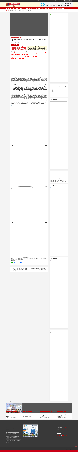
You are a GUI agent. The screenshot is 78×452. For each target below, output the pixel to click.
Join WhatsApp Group (51, 0)
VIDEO (43, 0)
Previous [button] (12, 145)
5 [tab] (27, 257)
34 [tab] (46, 186)
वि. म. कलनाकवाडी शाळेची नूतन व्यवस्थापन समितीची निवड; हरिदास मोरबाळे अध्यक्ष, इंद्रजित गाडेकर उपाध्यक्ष (64, 415)
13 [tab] (24, 186)
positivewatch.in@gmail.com (63, 429)
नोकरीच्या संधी (42, 8)
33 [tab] (45, 186)
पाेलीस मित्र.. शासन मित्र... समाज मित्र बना (56, 174)
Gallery (58, 0)
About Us (35, 0)
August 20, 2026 (42, 417)
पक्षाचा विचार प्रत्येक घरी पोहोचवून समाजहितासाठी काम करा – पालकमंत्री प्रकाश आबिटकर (38, 269)
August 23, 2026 (8, 417)
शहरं (10, 8)
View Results (59, 94)
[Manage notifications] (76, 446)
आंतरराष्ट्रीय (20, 8)
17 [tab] (28, 186)
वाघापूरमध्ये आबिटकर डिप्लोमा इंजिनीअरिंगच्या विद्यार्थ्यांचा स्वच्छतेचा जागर (30, 414)
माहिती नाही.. (53, 91)
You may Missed (9, 401)
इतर (48, 8)
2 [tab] (24, 257)
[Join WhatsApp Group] (29, 48)
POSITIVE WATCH (19, 42)
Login (46, 0)
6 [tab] (28, 257)
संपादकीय (46, 8)
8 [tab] (19, 186)
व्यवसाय (27, 8)
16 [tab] (27, 186)
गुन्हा (29, 8)
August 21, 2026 (25, 416)
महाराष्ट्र (14, 8)
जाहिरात (55, 0)
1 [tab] (23, 257)
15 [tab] (26, 186)
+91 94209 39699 (64, 427)
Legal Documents (39, 0)
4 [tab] (26, 257)
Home (32, 0)
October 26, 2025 (13, 42)
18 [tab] (29, 186)
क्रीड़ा (31, 8)
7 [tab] (18, 186)
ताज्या (8, 8)
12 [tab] (23, 186)
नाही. (52, 90)
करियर (39, 8)
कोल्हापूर (12, 37)
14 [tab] (25, 186)
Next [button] (46, 145)
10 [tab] (21, 186)
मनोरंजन (34, 8)
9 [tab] (20, 186)
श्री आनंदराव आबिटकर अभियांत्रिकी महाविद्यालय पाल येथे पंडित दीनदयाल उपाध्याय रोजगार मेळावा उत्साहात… (13, 415)
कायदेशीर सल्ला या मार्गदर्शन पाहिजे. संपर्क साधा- (56, 177)
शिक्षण (36, 8)
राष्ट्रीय (17, 8)
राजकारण (24, 8)
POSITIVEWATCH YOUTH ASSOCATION (57, 8)
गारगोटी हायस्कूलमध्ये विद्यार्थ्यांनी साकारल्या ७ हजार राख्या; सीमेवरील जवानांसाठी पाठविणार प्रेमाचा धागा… (47, 415)
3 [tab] (25, 257)
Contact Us (61, 0)
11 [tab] (22, 186)
